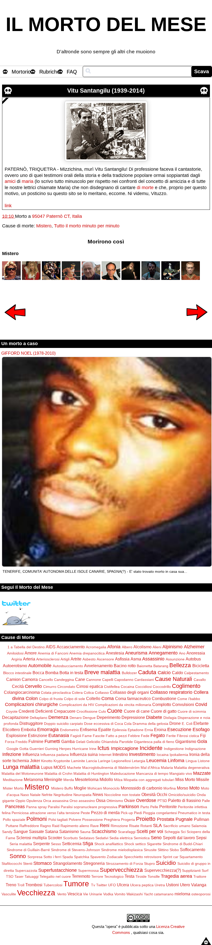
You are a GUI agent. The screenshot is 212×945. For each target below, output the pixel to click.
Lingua (191, 761)
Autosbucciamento (68, 666)
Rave (94, 826)
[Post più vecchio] (197, 323)
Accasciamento (71, 646)
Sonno (18, 856)
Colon (32, 698)
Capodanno (123, 680)
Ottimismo (115, 801)
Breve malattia (102, 672)
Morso (182, 788)
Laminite (78, 761)
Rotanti (146, 826)
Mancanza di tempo (152, 773)
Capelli (107, 680)
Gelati (80, 742)
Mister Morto (13, 788)
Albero (127, 647)
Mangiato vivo (180, 773)
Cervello (33, 686)
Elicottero (11, 729)
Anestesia (115, 653)
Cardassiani (144, 680)
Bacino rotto (125, 665)
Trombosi (33, 884)
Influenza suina (84, 754)
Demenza (58, 717)
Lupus (46, 767)
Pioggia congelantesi (160, 813)
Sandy (7, 832)
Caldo (177, 672)
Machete (74, 767)
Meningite (53, 779)
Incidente (151, 748)
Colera (77, 692)
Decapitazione (15, 717)
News (98, 794)
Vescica (74, 893)
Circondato (66, 686)
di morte (145, 187)
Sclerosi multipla (31, 837)
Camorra (30, 679)
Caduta (147, 672)
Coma (107, 698)
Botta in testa (71, 672)
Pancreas (15, 806)
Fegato (157, 735)
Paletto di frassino (184, 800)
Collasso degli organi (129, 692)
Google (12, 749)
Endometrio (69, 730)
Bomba (51, 672)
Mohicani (94, 788)
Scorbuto (70, 838)
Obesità (148, 794)
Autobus (193, 659)
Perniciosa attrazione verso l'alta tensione (46, 813)
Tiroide (141, 876)
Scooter (55, 837)
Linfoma (176, 760)
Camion (13, 679)
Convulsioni (183, 704)
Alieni (157, 647)
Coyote (12, 711)
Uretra (160, 885)
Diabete (154, 717)
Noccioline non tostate (122, 795)
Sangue (20, 831)
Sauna (85, 832)
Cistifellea (112, 686)
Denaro (76, 718)
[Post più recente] (15, 323)
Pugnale (184, 819)
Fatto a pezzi (116, 736)
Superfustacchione (57, 870)
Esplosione (16, 735)
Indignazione (195, 749)
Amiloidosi (15, 653)
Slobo (174, 850)
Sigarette (154, 844)
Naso (24, 795)
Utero (185, 884)
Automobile (39, 665)
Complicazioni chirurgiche (31, 704)
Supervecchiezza (121, 870)
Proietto (145, 819)
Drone (175, 723)
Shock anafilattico (108, 844)
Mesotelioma (87, 779)
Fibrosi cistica (188, 736)
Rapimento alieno (74, 826)
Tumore (76, 884)
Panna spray (36, 807)
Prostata (165, 819)
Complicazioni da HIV (76, 705)
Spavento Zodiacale (106, 857)
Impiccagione (124, 748)
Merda (68, 780)
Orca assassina (56, 801)
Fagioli (75, 736)
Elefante (201, 723)
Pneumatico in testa (194, 813)
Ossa (100, 800)
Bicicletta (200, 665)
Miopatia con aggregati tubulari (149, 780)
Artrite (76, 659)
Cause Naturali (173, 679)
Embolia (28, 729)
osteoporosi (200, 894)
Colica (89, 692)
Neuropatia (82, 795)
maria (27, 181)
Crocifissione (87, 711)
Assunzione (175, 659)
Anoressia (195, 653)
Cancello (46, 680)
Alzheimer (194, 646)
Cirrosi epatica (89, 686)
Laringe (104, 761)
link (8, 205)
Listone (204, 761)
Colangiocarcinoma (22, 692)
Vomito (119, 894)
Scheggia (172, 832)
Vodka (108, 894)
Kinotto (46, 761)
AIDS (51, 646)
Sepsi (201, 837)
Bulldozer (129, 673)
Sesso (56, 844)
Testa (129, 876)
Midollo (106, 779)
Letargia (138, 761)
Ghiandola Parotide (117, 742)
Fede (145, 736)
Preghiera (112, 819)
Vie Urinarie (92, 894)
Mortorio (21, 72)
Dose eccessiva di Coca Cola (108, 723)
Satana (51, 831)
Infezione (11, 754)
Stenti (27, 863)
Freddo (21, 742)
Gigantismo (185, 741)
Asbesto (89, 659)
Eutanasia (58, 735)
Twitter (101, 885)
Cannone (93, 680)
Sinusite (150, 850)
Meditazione (13, 780)
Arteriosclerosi (47, 659)
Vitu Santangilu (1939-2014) (106, 90)
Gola (202, 741)
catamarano (163, 894)
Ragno (45, 826)
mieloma (182, 893)
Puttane (12, 826)
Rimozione (119, 826)
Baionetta (144, 666)
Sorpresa (34, 857)
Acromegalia (96, 647)
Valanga (198, 884)
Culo (102, 711)
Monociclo (111, 788)
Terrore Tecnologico (107, 876)
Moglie (80, 788)
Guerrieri (36, 749)
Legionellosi (121, 761)
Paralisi (54, 807)
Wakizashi (134, 894)
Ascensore (105, 659)
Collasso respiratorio (171, 692)
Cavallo (200, 680)
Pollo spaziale (14, 819)
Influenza (30, 754)
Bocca (38, 672)
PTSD (162, 801)
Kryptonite (62, 761)
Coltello (93, 698)
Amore (31, 653)
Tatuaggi (32, 876)
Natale (35, 795)
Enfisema (88, 729)
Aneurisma (136, 653)
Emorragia (48, 729)
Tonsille (154, 876)
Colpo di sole (74, 699)
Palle (206, 801)
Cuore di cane (137, 711)
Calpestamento (196, 673)
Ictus (103, 748)
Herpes (65, 749)
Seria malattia (21, 844)
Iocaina (163, 755)
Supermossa (88, 870)
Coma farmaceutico (133, 698)
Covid (201, 704)
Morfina (169, 788)
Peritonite (168, 806)
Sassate (36, 831)
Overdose (146, 800)
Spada (67, 857)
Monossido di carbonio (141, 788)
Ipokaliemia (179, 755)
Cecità (18, 686)
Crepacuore (64, 711)
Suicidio (166, 863)
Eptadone (135, 730)
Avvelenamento (98, 665)
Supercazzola (26, 870)
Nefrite (47, 795)
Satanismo (69, 831)
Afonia (113, 646)
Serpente (41, 843)
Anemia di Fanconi (53, 653)
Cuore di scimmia (192, 711)
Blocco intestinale (17, 673)
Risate (134, 826)
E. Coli (187, 723)
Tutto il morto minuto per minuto (86, 225)
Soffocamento (192, 849)
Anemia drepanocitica (87, 653)
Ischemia (20, 760)
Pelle (154, 807)
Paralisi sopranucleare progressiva (89, 807)
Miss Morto (185, 779)
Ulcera (123, 884)
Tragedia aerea (176, 876)
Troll (20, 885)
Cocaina (127, 686)
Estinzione (37, 735)
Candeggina (64, 680)
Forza (9, 742)
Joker (35, 760)
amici (10, 181)
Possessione (92, 819)
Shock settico (135, 844)
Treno (11, 884)
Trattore (199, 876)
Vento (61, 894)
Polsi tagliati (58, 819)
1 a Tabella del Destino (26, 647)
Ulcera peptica (142, 885)
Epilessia (119, 730)
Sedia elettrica (121, 838)
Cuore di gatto (164, 711)
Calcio (164, 672)
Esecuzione (179, 729)
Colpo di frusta (51, 699)
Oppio (20, 801)
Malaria (167, 767)
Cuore (114, 711)
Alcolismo (142, 646)
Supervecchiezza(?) (162, 870)
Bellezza (180, 665)
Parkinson (128, 806)
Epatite (104, 729)
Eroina (160, 729)
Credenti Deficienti (36, 711)
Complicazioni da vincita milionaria (123, 705)
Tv (93, 885)
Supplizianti (191, 870)
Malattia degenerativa (191, 767)
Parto (144, 807)
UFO (112, 885)
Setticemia (71, 843)
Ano (182, 653)
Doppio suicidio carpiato (63, 723)
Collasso (102, 692)
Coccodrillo (162, 686)
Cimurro (49, 686)
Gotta (23, 749)
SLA (157, 825)
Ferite (171, 736)
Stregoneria (94, 863)
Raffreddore (29, 826)
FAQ (72, 72)
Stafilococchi (12, 863)
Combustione (164, 698)
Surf (205, 870)
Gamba (68, 741)
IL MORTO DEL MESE (106, 24)
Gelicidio (93, 742)
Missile (202, 779)
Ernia (149, 730)
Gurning (51, 749)
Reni (104, 825)
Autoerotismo (15, 665)
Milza (118, 780)
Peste (85, 813)
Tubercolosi (52, 885)
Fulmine (35, 741)
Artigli (65, 659)
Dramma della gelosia (150, 723)
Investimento (142, 754)
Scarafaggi (126, 832)
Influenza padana (54, 755)
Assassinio (153, 658)
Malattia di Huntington (91, 773)
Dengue (89, 718)
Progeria (128, 819)
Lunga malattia (21, 767)
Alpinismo (172, 646)
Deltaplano (38, 718)
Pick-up (127, 813)
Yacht (148, 894)
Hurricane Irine (84, 749)
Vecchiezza (36, 893)
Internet (105, 755)
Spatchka (81, 857)
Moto (194, 788)
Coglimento (186, 686)
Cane (80, 679)
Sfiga (87, 843)
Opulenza (34, 801)
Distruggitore (31, 723)
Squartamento (191, 857)
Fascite (99, 736)
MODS (60, 767)
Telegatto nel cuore (55, 876)
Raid (55, 826)
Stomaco (42, 863)
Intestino (120, 754)
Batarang (160, 666)
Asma (136, 659)
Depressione (133, 717)
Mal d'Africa (150, 767)
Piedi (138, 813)
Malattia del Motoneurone (22, 773)
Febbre (134, 736)
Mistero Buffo (62, 788)
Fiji (203, 735)
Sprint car (170, 857)
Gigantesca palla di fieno (154, 742)
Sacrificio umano (176, 826)
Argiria (16, 659)
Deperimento (108, 717)
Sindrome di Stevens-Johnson (75, 850)
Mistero (43, 225)
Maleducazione (122, 773)
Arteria (29, 659)
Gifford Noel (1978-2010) (28, 353)
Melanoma (33, 779)
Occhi (162, 794)
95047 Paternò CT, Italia (57, 216)
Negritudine (63, 795)
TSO (9, 876)
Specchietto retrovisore (143, 857)
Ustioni (172, 884)
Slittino (163, 850)
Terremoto (81, 876)
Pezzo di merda (105, 812)
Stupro (149, 863)
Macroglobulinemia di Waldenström (111, 767)
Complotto (161, 704)
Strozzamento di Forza (124, 863)
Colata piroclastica (56, 692)
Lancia (91, 761)
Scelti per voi (150, 831)
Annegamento (163, 653)
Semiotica (142, 838)
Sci (183, 832)
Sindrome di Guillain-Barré (28, 850)
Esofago (201, 729)
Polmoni (36, 819)
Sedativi (101, 838)
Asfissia (122, 659)
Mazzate (202, 773)
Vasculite (9, 894)
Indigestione (174, 749)
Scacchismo (104, 831)
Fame (87, 736)
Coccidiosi (143, 686)
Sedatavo (86, 838)
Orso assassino (82, 801)
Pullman (201, 819)
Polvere (75, 819)
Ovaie (129, 800)
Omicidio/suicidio (182, 795)
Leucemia (156, 760)
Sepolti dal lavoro (179, 837)
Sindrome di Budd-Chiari (183, 844)
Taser (19, 876)
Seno (156, 837)
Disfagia (170, 718)
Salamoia (199, 826)
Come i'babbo (188, 699)
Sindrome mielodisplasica (122, 850)
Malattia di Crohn (58, 773)
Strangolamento (67, 863)
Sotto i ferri (52, 857)
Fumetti (52, 741)
